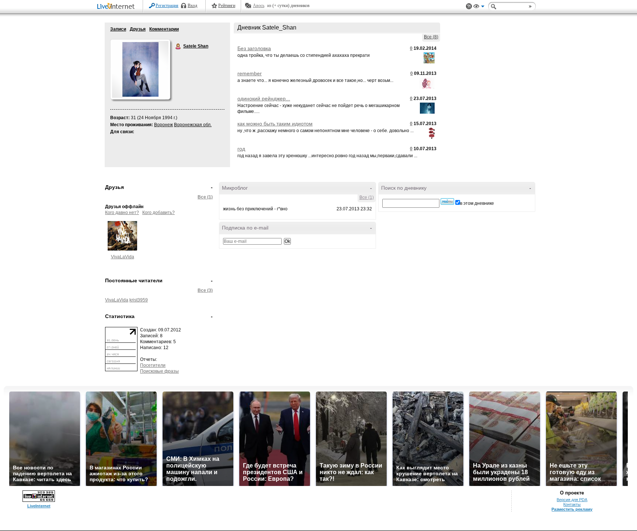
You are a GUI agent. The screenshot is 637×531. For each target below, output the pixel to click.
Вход (192, 5)
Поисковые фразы (159, 371)
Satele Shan (178, 46)
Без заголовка (254, 48)
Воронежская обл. (193, 124)
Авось (258, 5)
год (241, 149)
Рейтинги (226, 5)
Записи (118, 29)
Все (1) (205, 197)
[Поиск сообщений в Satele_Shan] (447, 201)
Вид (478, 7)
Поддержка (469, 6)
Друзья (138, 29)
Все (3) (205, 290)
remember (249, 73)
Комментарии (164, 29)
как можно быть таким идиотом (275, 124)
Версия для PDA (572, 499)
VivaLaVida (122, 256)
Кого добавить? (158, 212)
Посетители (153, 365)
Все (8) (431, 36)
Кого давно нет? (122, 212)
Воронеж (163, 124)
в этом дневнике (477, 203)
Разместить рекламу (571, 509)
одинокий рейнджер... (263, 98)
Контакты (572, 504)
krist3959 (138, 300)
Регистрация (167, 5)
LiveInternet (117, 7)
